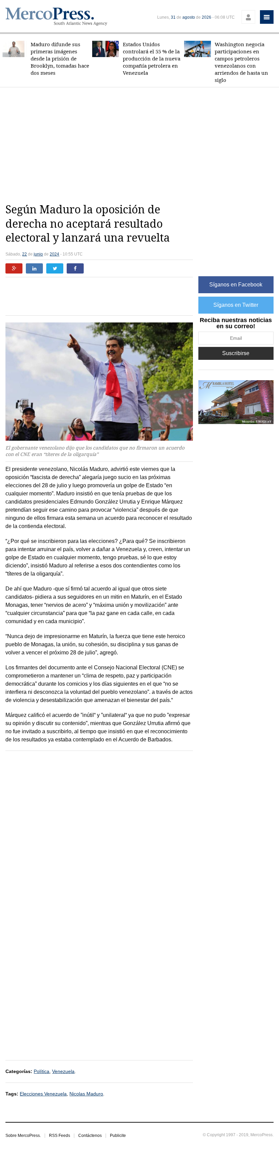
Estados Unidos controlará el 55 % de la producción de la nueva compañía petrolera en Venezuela (151, 58)
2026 (206, 17)
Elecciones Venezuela (43, 1093)
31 (173, 17)
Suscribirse (235, 353)
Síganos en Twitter (235, 305)
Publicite (118, 1135)
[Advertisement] (142, 145)
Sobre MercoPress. (23, 1135)
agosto (188, 17)
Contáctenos (90, 1135)
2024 (54, 254)
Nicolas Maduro (86, 1093)
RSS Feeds (59, 1135)
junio (38, 254)
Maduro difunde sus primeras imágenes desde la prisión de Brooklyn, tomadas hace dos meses (60, 58)
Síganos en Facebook (235, 284)
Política (41, 1071)
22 (24, 254)
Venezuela (63, 1071)
